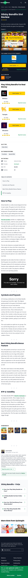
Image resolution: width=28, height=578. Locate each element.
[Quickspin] (3, 77)
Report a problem (5, 563)
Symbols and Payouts (9, 185)
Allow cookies (11, 575)
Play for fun (14, 43)
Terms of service (17, 558)
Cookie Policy (5, 572)
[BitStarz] (4, 93)
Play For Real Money (15, 38)
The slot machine (5, 219)
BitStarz (4, 98)
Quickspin (8, 77)
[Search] (21, 3)
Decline (19, 575)
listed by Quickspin (20, 396)
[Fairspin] (14, 57)
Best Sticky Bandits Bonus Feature (12, 189)
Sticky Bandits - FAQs (10, 484)
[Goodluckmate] (5, 2)
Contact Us (4, 560)
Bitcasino (5, 130)
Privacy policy (16, 560)
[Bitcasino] (4, 125)
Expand (3, 29)
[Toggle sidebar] (25, 3)
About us (3, 558)
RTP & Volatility (7, 193)
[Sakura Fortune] (7, 528)
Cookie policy (16, 563)
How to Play (6, 181)
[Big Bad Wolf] (21, 528)
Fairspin (14, 61)
